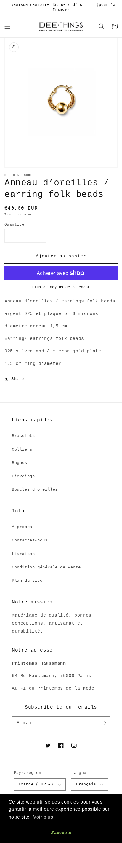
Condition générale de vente (46, 567)
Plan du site (27, 580)
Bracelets (23, 435)
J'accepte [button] (61, 832)
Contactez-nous (29, 540)
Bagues (19, 462)
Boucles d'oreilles (35, 489)
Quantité (14, 224)
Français (86, 784)
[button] (7, 26)
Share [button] (17, 378)
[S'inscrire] (103, 723)
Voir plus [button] (43, 817)
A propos (22, 527)
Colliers (22, 449)
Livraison (23, 554)
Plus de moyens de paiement (61, 287)
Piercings (23, 476)
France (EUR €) (36, 784)
